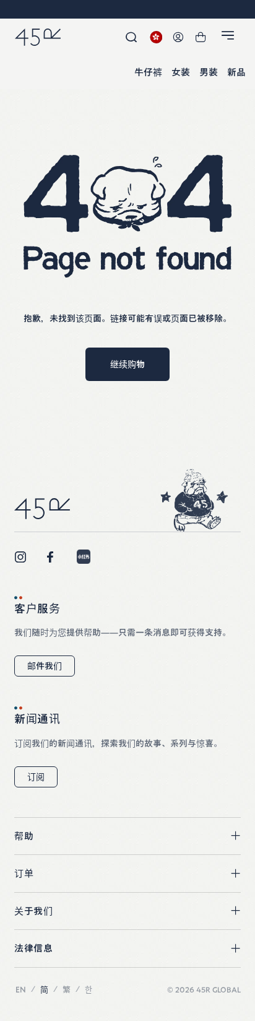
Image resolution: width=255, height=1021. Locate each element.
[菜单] (230, 38)
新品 (236, 72)
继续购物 (127, 364)
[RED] (83, 556)
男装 (208, 72)
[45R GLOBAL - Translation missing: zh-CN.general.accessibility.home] (37, 37)
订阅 (36, 777)
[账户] (178, 37)
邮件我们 (44, 666)
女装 (180, 72)
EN (20, 990)
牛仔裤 (148, 72)
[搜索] (131, 37)
